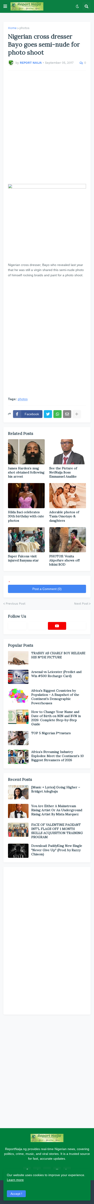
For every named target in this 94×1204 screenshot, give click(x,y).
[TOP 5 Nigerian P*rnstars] (18, 738)
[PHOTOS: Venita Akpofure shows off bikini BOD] (67, 539)
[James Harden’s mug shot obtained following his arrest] (26, 451)
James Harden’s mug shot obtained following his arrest (26, 472)
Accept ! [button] (16, 1194)
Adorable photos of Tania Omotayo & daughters (64, 516)
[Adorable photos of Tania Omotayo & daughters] (67, 495)
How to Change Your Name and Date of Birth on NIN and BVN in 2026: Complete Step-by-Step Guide (56, 718)
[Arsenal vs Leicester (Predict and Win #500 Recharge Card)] (18, 677)
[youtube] (57, 626)
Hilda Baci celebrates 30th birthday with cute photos (26, 516)
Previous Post (15, 603)
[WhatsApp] (57, 414)
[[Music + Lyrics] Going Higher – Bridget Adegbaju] (18, 792)
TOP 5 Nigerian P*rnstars (51, 733)
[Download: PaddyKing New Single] (18, 851)
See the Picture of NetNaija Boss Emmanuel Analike (63, 472)
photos (24, 28)
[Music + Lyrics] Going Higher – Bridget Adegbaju (55, 789)
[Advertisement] (47, 127)
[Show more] (77, 414)
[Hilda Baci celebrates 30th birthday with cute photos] (26, 495)
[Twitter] (48, 414)
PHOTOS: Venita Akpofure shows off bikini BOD (64, 560)
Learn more (15, 1180)
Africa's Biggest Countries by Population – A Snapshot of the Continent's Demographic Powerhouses (55, 696)
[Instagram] (77, 626)
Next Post (81, 603)
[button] (5, 6)
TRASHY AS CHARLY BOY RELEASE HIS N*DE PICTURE (58, 655)
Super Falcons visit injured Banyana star (23, 558)
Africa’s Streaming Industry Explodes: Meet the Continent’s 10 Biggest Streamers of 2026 (57, 756)
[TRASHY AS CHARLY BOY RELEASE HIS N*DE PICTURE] (18, 658)
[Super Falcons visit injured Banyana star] (26, 539)
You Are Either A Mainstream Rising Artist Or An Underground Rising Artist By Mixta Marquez (56, 810)
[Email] (67, 414)
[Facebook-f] (17, 626)
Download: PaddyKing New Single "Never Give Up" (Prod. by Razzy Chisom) (56, 850)
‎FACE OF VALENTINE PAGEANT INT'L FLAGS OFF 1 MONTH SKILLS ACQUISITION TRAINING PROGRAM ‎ (57, 831)
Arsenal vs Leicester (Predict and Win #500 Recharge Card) (56, 674)
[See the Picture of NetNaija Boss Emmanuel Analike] (67, 451)
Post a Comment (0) (47, 589)
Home (12, 28)
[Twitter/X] (37, 626)
